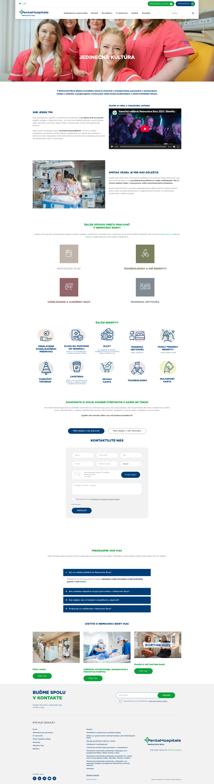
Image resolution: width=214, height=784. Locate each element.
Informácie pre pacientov (43, 732)
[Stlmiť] (174, 146)
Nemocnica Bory (91, 779)
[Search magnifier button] (193, 13)
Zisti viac (143, 671)
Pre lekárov (107, 13)
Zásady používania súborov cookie (100, 741)
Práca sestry (39, 669)
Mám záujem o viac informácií (127, 431)
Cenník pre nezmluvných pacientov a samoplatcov (107, 747)
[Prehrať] (112, 146)
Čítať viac (42, 676)
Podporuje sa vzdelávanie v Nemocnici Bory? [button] (90, 609)
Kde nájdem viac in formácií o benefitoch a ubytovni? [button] (94, 600)
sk (20, 4)
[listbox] (131, 464)
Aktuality (36, 742)
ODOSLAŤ (82, 510)
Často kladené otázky (42, 739)
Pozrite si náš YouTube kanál (149, 664)
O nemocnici (122, 13)
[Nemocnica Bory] (34, 13)
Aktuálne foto (38, 745)
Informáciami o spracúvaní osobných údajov (105, 499)
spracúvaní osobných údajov (158, 701)
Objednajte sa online (159, 4)
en (25, 4)
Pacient (94, 13)
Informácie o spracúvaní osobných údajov (103, 732)
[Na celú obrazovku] (178, 146)
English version (92, 775)
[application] (145, 128)
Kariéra (135, 13)
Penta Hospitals (174, 750)
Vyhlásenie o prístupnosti (96, 744)
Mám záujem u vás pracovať (86, 431)
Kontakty (146, 13)
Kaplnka (36, 749)
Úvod (35, 729)
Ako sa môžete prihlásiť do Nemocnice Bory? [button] (90, 572)
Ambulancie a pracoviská (75, 13)
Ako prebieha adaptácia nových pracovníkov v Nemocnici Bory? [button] (99, 591)
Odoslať (166, 695)
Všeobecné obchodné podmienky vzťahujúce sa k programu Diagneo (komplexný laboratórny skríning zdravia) (108, 763)
